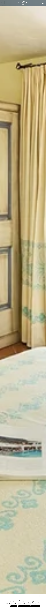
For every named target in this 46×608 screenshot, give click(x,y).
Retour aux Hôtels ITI (6, 5)
